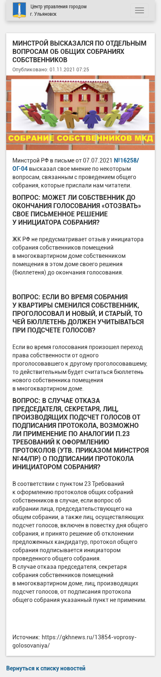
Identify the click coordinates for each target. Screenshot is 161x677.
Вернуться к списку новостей (45, 668)
